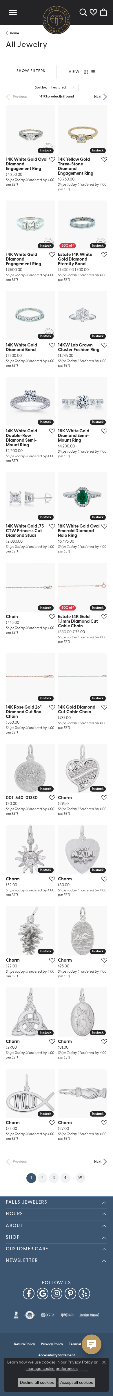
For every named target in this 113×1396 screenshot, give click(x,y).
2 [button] (42, 1178)
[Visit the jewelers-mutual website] (89, 1315)
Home (14, 33)
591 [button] (80, 1178)
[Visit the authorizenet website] (29, 1315)
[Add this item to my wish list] (50, 159)
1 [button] (33, 1177)
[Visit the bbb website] (16, 1315)
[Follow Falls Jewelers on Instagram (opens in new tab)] (56, 1293)
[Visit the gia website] (48, 1315)
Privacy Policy (52, 1344)
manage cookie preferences (52, 1368)
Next (97, 97)
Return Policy (24, 1344)
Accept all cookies (76, 1382)
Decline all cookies (37, 1382)
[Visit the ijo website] (67, 1315)
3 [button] (54, 1178)
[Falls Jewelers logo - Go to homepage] (56, 19)
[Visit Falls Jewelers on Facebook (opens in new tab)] (28, 1293)
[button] (83, 12)
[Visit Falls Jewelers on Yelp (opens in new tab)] (84, 1293)
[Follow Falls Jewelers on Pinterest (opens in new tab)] (70, 1293)
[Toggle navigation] (12, 12)
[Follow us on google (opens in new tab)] (42, 1293)
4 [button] (65, 1178)
